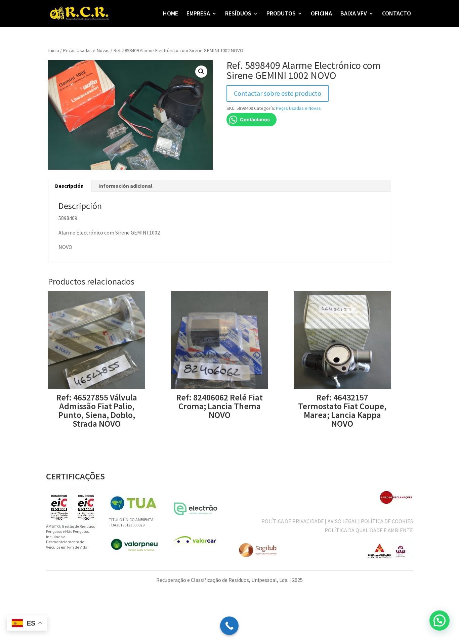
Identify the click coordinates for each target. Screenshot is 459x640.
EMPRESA (198, 14)
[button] (201, 72)
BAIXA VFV (353, 14)
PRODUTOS (281, 14)
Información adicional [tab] (125, 185)
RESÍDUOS (238, 14)
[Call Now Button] (229, 625)
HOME (170, 14)
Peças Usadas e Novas (86, 50)
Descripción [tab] (69, 185)
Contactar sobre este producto (277, 93)
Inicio (53, 50)
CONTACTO (396, 14)
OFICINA (321, 14)
